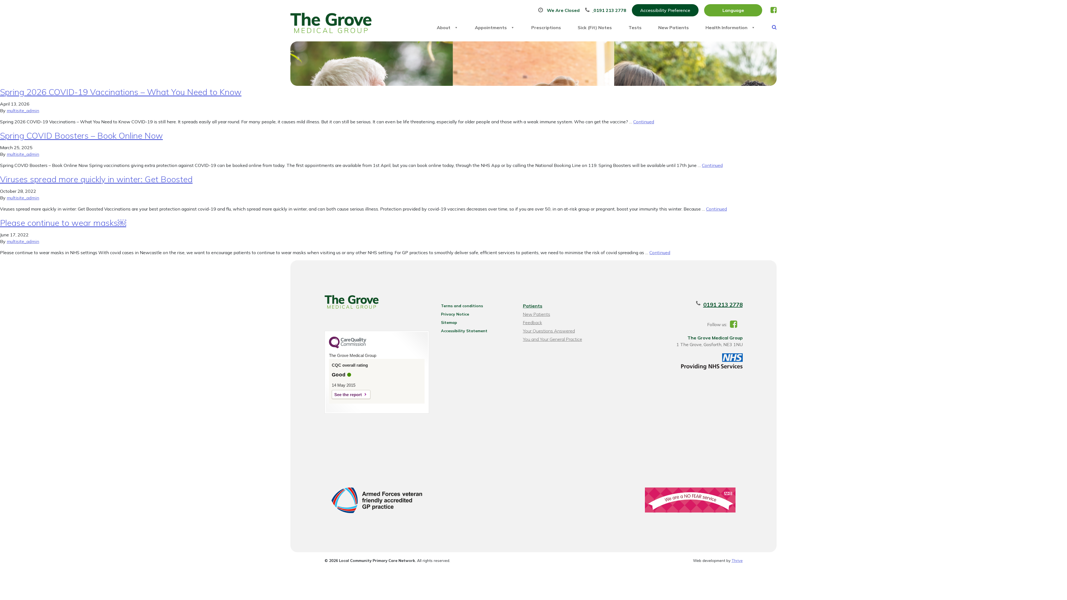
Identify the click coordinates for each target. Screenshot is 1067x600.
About (443, 27)
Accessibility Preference (665, 10)
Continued (643, 121)
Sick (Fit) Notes (595, 27)
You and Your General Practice (552, 339)
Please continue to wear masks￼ (63, 223)
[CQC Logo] (347, 347)
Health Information (726, 27)
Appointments (491, 27)
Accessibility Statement (464, 330)
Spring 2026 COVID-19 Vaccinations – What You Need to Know (120, 92)
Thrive (737, 560)
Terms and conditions (462, 305)
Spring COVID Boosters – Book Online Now (81, 135)
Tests (635, 27)
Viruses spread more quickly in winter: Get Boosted (96, 179)
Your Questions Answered (549, 331)
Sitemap (449, 322)
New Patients (673, 27)
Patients (532, 306)
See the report (348, 394)
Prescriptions (546, 27)
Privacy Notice (455, 314)
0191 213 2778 (723, 304)
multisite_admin (23, 110)
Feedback (532, 322)
